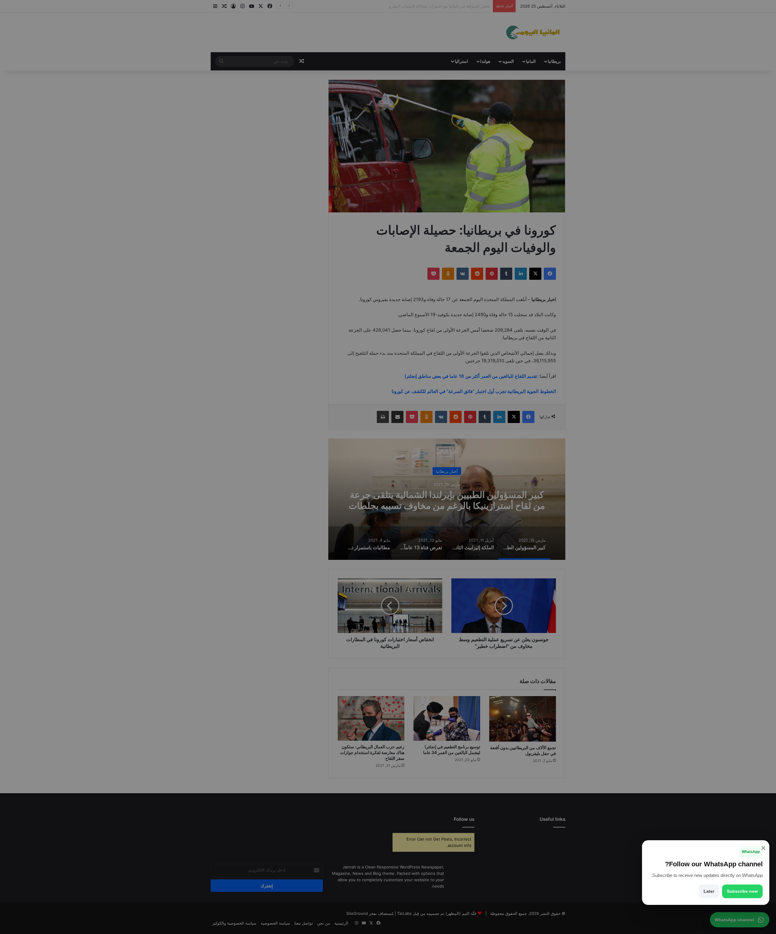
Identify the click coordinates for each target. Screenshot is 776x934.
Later (709, 891)
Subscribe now (742, 891)
